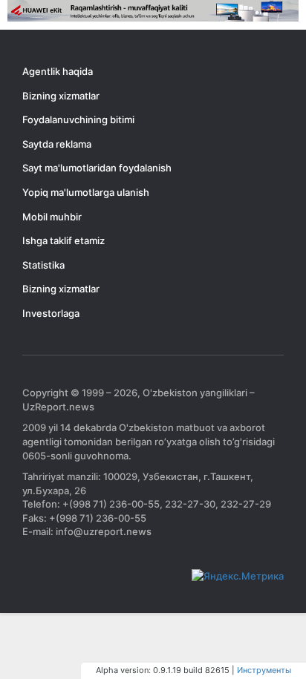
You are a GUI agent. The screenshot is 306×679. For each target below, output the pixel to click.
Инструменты (264, 670)
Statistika (43, 265)
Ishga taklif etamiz (63, 240)
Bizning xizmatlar (61, 96)
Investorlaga (50, 313)
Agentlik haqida (57, 71)
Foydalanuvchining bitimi (78, 119)
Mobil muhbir (52, 217)
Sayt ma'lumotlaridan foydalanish (97, 168)
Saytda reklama (56, 144)
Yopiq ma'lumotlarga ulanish (85, 192)
